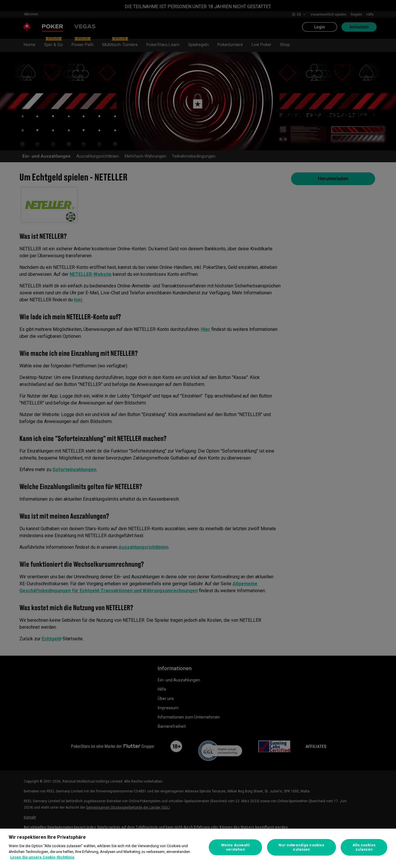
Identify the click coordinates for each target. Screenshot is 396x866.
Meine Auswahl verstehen (235, 847)
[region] (198, 847)
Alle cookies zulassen (364, 847)
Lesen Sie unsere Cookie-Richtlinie (42, 857)
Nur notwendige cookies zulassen (301, 847)
